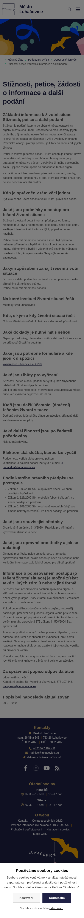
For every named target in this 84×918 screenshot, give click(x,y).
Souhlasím (57, 897)
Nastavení (26, 897)
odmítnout (56, 908)
